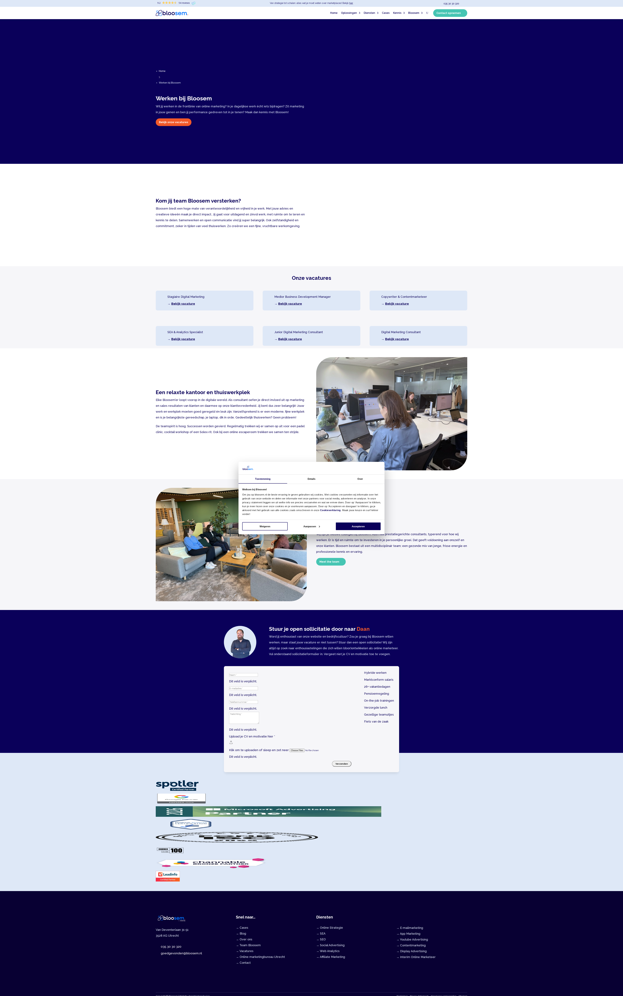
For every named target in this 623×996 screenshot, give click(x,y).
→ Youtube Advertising (412, 939)
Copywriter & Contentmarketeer (404, 296)
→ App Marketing (408, 933)
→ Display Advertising (411, 951)
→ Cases (242, 927)
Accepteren (358, 526)
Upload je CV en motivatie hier (252, 736)
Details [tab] (312, 478)
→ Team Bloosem (248, 945)
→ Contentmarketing (411, 945)
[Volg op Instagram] (163, 964)
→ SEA (320, 933)
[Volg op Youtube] (176, 964)
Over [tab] (360, 478)
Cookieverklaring (330, 510)
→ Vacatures (244, 951)
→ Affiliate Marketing (330, 957)
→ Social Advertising (330, 945)
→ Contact (243, 962)
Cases (386, 12)
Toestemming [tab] (262, 478)
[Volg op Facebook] (169, 964)
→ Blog (241, 933)
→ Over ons (244, 939)
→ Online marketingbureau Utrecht (260, 957)
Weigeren (265, 526)
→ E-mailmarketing (409, 928)
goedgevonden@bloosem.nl (181, 953)
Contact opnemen (448, 13)
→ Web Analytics (328, 951)
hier (351, 3)
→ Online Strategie (329, 927)
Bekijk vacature (183, 303)
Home (333, 12)
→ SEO (321, 939)
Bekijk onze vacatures (173, 122)
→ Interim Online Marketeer (416, 957)
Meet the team (329, 561)
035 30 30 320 (451, 3)
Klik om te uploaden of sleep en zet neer (259, 750)
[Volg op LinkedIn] (156, 964)
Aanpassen (309, 526)
